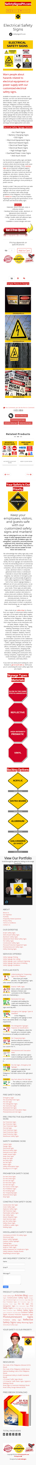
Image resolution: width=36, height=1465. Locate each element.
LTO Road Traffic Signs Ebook (12, 1379)
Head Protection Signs (9, 1310)
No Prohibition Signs (9, 1189)
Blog (25, 1295)
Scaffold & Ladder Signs (10, 1225)
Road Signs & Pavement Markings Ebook (16, 1385)
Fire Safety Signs (8, 941)
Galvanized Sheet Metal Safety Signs (14, 939)
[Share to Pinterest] (22, 410)
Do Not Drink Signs (9, 1179)
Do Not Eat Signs (8, 1181)
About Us (6, 913)
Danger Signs (7, 1146)
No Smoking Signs (9, 1191)
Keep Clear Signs (26, 461)
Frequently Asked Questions (12, 919)
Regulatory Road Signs (10, 1245)
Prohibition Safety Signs (12, 1320)
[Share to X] (18, 410)
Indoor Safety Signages (10, 1239)
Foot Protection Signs (10, 1130)
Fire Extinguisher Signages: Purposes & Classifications (19, 1027)
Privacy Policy (7, 921)
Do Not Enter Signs (9, 1183)
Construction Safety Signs (11, 943)
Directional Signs (8, 1148)
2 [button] (18, 437)
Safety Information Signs (11, 1166)
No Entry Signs (7, 1160)
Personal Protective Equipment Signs (15, 945)
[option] (10, 451)
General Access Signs (10, 1152)
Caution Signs (7, 1144)
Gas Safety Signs (8, 1215)
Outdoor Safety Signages (11, 1241)
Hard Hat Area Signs (9, 1219)
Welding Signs (7, 1227)
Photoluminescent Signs (18, 420)
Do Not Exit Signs (8, 1185)
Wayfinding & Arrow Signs (11, 1253)
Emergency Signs (8, 1098)
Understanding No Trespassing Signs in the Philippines (21, 975)
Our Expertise (7, 915)
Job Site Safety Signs (9, 1221)
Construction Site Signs (10, 1205)
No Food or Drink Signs (10, 1187)
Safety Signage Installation (11, 965)
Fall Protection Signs (9, 1211)
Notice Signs (7, 1164)
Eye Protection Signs (9, 1124)
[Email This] (15, 410)
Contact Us (6, 925)
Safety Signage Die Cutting (11, 959)
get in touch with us (18, 665)
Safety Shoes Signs (9, 1223)
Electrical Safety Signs (10, 1150)
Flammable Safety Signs (10, 1213)
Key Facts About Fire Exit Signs (21, 1079)
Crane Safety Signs (9, 1207)
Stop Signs (6, 1197)
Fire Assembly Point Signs (11, 1100)
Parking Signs (7, 1243)
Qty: (6, 250)
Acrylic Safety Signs (9, 933)
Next (8, 474)
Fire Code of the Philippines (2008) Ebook (16, 1369)
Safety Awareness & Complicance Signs (16, 1249)
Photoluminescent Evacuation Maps (14, 1110)
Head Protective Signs (10, 1134)
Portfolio (6, 917)
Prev (28, 474)
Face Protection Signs (10, 1126)
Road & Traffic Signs (18, 987)
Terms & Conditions (9, 923)
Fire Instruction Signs (9, 1106)
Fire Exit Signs (7, 1102)
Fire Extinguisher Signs (10, 1104)
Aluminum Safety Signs (10, 937)
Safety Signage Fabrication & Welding (15, 963)
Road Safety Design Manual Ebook (14, 1387)
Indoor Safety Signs (21, 416)
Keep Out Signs (8, 1158)
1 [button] (15, 437)
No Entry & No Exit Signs (10, 462)
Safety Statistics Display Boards (13, 1251)
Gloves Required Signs (10, 1217)
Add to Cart (24, 250)
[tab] (11, 278)
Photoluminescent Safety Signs (13, 947)
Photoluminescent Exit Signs (12, 1112)
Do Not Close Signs (9, 1177)
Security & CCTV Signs (10, 1168)
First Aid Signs (7, 1128)
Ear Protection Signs (9, 1122)
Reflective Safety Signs (11, 423)
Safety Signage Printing (10, 957)
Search (15, 11)
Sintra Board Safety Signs (11, 935)
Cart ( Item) (25, 11)
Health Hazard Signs (9, 1154)
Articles (18, 1295)
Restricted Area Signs (10, 1195)
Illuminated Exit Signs (18, 999)
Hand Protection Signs (10, 1132)
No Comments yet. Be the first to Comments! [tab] (20, 408)
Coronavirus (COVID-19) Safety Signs (15, 1235)
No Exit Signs (7, 1162)
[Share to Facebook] (20, 410)
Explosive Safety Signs (10, 1209)
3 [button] (21, 437)
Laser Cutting (6, 1312)
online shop (20, 610)
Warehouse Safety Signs (11, 1136)
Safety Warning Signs (25, 423)
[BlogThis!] (17, 410)
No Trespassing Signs (18, 1038)
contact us (8, 196)
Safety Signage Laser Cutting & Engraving (16, 961)
